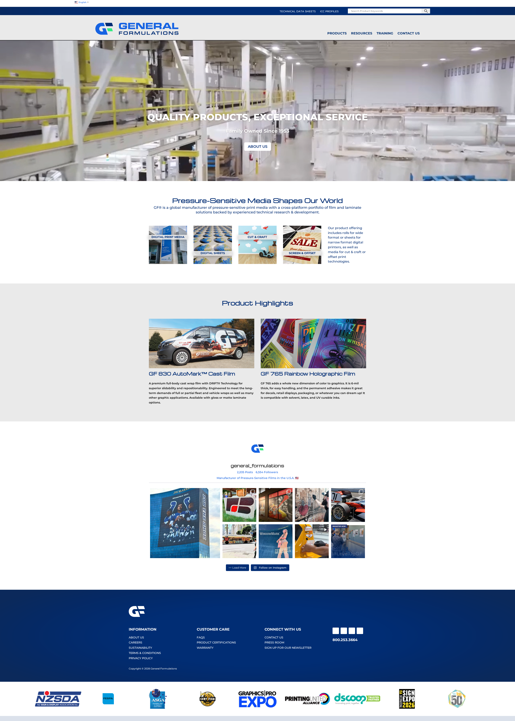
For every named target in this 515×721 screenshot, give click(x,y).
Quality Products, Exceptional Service (257, 117)
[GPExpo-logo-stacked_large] (257, 708)
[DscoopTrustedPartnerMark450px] (357, 708)
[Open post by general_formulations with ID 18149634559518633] (239, 541)
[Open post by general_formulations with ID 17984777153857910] (348, 505)
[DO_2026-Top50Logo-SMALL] (457, 708)
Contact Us (409, 33)
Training (385, 33)
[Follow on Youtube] (352, 631)
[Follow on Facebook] (336, 631)
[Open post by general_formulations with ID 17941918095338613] (239, 505)
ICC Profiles (329, 11)
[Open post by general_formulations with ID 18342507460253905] (276, 505)
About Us (257, 146)
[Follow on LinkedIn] (360, 631)
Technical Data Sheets (298, 11)
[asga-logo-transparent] (158, 708)
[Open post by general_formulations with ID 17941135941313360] (312, 541)
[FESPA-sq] (108, 708)
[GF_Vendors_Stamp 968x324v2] (207, 708)
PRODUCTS (337, 33)
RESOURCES (361, 33)
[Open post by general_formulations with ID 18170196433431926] (276, 541)
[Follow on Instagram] (344, 631)
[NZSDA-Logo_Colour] (58, 708)
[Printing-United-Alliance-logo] (307, 708)
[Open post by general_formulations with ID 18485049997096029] (312, 505)
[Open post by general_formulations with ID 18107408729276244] (348, 541)
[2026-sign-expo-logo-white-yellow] (407, 708)
